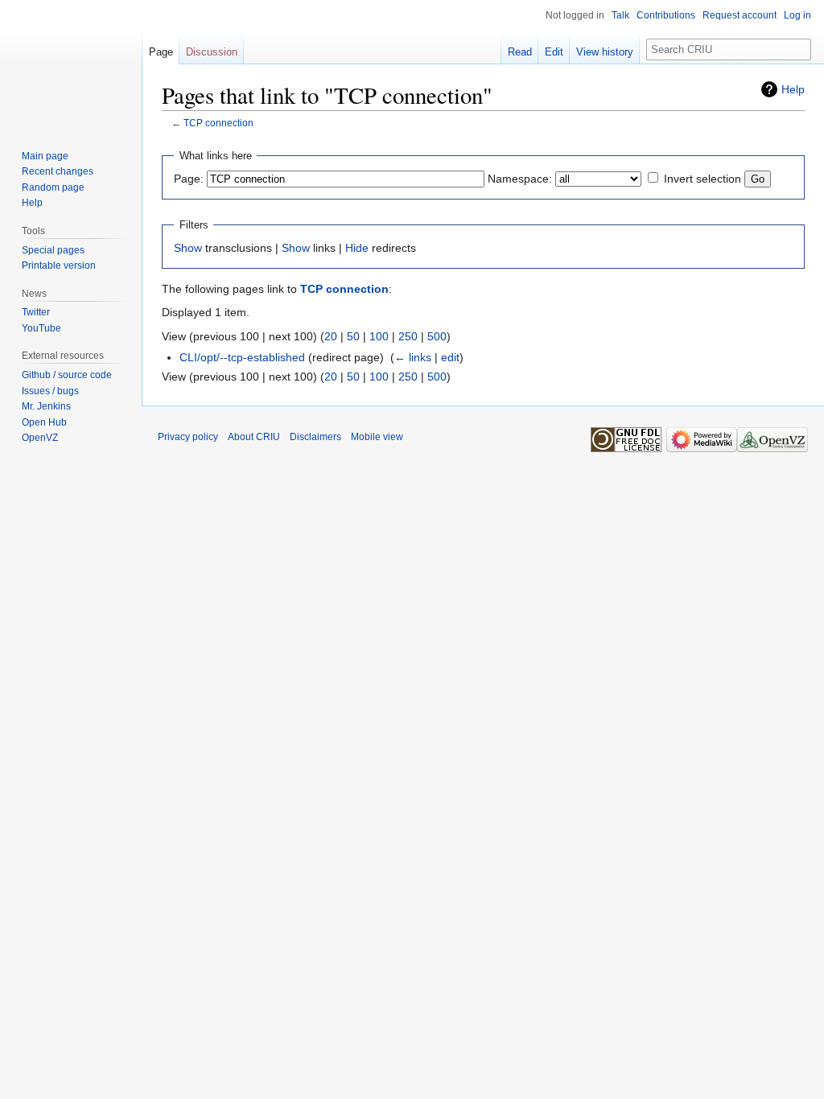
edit (450, 357)
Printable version (59, 265)
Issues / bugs (50, 391)
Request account (739, 15)
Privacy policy (188, 436)
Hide (357, 247)
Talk (620, 15)
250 (408, 336)
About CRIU (254, 436)
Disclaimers (315, 436)
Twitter (36, 312)
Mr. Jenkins (46, 406)
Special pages (53, 250)
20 (330, 336)
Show (188, 247)
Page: (189, 178)
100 (379, 336)
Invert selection (702, 178)
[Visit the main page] (70, 64)
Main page (45, 156)
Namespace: (520, 178)
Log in (797, 15)
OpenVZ (40, 437)
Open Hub (44, 422)
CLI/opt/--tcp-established (242, 357)
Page (161, 52)
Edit (554, 52)
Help (793, 89)
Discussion (211, 52)
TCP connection (218, 122)
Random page (53, 187)
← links (412, 357)
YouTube (41, 328)
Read (520, 52)
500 (437, 336)
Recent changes (57, 171)
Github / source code (67, 375)
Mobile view (377, 436)
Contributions (666, 15)
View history (604, 52)
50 (353, 336)
